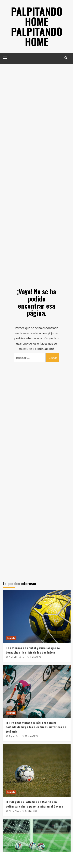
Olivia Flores (14, 811)
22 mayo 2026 (31, 736)
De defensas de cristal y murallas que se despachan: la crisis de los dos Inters (33, 650)
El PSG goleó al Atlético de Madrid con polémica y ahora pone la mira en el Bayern (34, 804)
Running (11, 712)
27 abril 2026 (31, 811)
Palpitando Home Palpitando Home (36, 26)
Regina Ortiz (14, 736)
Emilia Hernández (17, 657)
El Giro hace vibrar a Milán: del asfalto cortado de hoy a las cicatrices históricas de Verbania (36, 726)
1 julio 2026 (35, 657)
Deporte (11, 638)
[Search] (66, 57)
